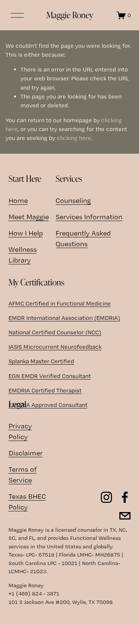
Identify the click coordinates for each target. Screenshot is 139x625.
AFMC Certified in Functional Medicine (60, 303)
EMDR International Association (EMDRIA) (64, 317)
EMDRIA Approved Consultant (48, 404)
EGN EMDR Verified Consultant (50, 376)
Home (18, 200)
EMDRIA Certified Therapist (45, 390)
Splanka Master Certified (41, 361)
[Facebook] (125, 497)
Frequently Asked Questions (83, 238)
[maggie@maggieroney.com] (125, 516)
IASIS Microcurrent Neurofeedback (55, 346)
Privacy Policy (20, 431)
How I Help (26, 233)
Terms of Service (23, 474)
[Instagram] (106, 497)
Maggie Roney (69, 14)
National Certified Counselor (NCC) (55, 332)
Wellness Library (23, 254)
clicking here (74, 137)
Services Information (89, 217)
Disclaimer (26, 453)
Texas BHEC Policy (27, 501)
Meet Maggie (29, 217)
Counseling (73, 200)
